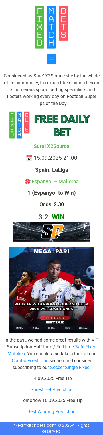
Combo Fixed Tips (30, 360)
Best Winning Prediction (51, 411)
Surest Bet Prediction (52, 389)
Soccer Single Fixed (70, 367)
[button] (51, 59)
